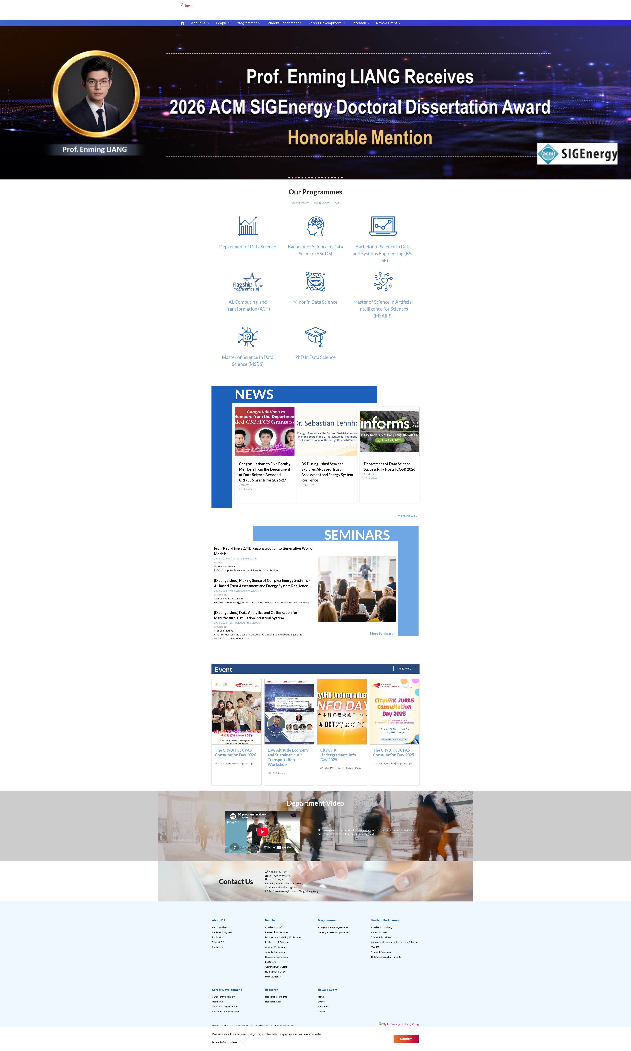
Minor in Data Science (315, 348)
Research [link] (358, 23)
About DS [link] (198, 23)
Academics (370, 520)
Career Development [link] (325, 23)
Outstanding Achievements (386, 1003)
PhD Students (273, 1023)
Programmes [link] (247, 23)
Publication (218, 983)
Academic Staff (273, 974)
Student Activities (381, 983)
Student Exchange (381, 998)
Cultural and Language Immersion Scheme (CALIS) (394, 991)
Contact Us (218, 993)
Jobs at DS (218, 988)
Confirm (406, 1039)
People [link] (221, 23)
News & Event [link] (386, 23)
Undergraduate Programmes (334, 978)
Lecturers (270, 1008)
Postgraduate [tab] (321, 249)
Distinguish (220, 641)
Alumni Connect (379, 978)
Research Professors (276, 978)
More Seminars (382, 680)
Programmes (327, 967)
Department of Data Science (247, 293)
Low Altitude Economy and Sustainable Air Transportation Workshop (288, 803)
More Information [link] (224, 1042)
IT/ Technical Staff (275, 1018)
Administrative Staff (276, 1013)
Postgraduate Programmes (333, 974)
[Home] (187, 9)
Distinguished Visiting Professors (283, 983)
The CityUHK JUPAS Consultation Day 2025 (393, 799)
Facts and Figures (222, 978)
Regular (218, 608)
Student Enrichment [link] (283, 23)
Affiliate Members (275, 998)
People (270, 967)
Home (183, 23)
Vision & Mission (220, 974)
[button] (289, 224)
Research (244, 531)
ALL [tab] (337, 249)
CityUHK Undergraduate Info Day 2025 (338, 801)
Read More (404, 715)
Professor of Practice (277, 988)
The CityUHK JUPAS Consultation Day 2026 (235, 799)
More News (406, 562)
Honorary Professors (276, 1003)
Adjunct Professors (275, 993)
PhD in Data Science (315, 403)
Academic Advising (381, 974)
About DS (218, 967)
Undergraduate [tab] (300, 249)
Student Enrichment (385, 967)
